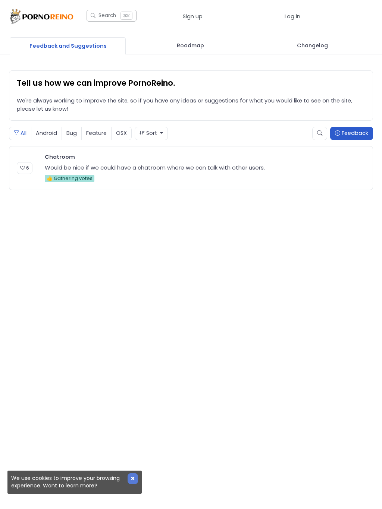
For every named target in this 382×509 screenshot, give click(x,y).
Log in (292, 16)
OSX (121, 133)
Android (46, 133)
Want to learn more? (70, 485)
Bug (71, 133)
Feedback (354, 133)
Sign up (193, 16)
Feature (96, 133)
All (22, 133)
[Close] (133, 478)
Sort (152, 133)
